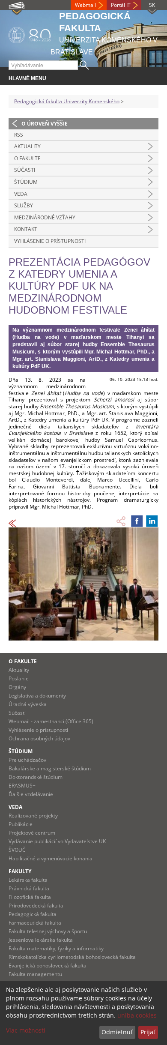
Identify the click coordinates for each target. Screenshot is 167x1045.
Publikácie (21, 824)
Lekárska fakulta (28, 879)
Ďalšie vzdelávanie (31, 794)
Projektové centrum (32, 832)
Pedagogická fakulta (33, 914)
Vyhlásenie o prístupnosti (50, 241)
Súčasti (24, 170)
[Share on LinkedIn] (152, 521)
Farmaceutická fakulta (35, 922)
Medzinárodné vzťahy (44, 217)
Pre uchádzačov (27, 760)
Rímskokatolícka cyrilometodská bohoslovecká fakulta (72, 957)
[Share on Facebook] (137, 521)
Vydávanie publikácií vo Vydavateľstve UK (57, 841)
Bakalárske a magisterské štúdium (50, 768)
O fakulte (27, 158)
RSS (18, 134)
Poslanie (19, 678)
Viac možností (25, 1030)
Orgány (17, 687)
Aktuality (27, 146)
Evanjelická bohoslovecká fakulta (47, 965)
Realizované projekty (33, 815)
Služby (23, 205)
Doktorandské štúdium (36, 777)
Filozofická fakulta (30, 897)
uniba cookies (137, 1015)
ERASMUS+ (22, 785)
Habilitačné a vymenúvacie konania (50, 858)
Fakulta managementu (35, 974)
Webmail (85, 5)
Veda (20, 194)
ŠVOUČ (17, 849)
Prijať (147, 1032)
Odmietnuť (117, 1032)
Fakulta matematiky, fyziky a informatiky (56, 948)
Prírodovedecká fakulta (36, 905)
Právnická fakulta (29, 888)
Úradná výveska (28, 704)
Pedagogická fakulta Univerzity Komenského (66, 101)
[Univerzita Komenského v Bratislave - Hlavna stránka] (30, 33)
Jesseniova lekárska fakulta (41, 939)
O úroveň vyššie (44, 123)
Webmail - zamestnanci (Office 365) (51, 721)
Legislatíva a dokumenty (37, 695)
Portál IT (121, 5)
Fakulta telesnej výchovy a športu (48, 931)
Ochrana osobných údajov (39, 738)
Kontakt (25, 229)
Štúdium (26, 182)
